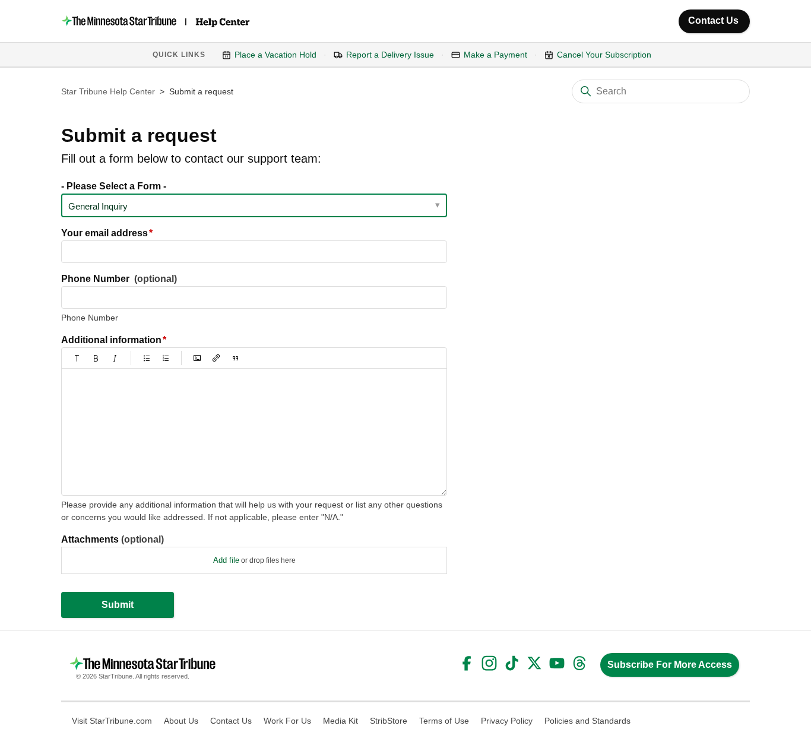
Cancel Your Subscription (604, 54)
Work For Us (287, 720)
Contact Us (713, 20)
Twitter (534, 663)
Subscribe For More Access (669, 665)
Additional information (111, 340)
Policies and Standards (587, 720)
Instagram (489, 663)
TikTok (512, 663)
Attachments (112, 539)
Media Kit (340, 720)
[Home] (156, 21)
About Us (181, 720)
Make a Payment (495, 54)
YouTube (557, 663)
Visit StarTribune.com (112, 720)
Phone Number (119, 279)
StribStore (388, 720)
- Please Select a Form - (113, 186)
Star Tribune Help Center (108, 91)
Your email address (104, 233)
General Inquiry (98, 206)
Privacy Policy (507, 720)
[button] (77, 358)
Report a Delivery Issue (390, 54)
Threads (579, 663)
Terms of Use (444, 720)
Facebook (467, 663)
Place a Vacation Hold (275, 54)
